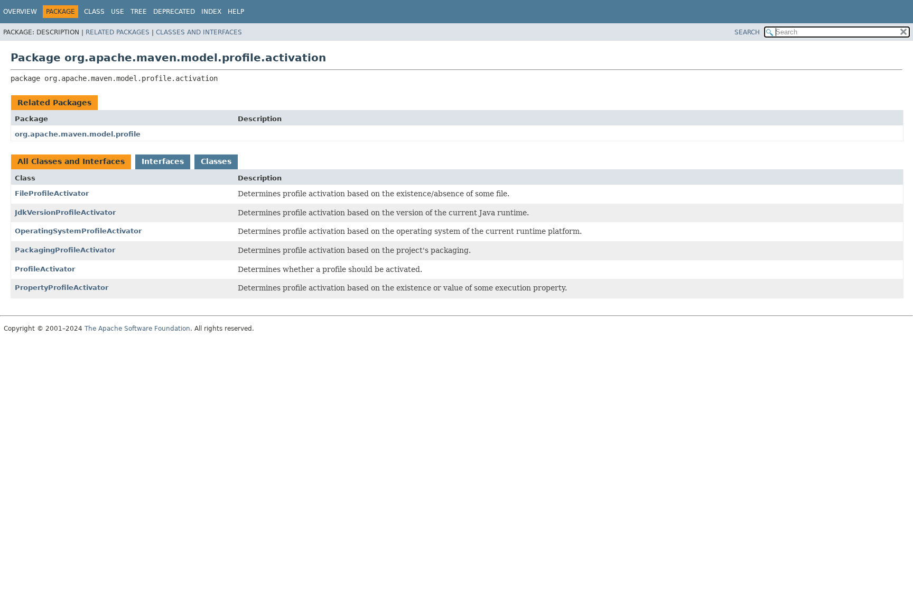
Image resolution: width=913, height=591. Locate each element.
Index (211, 11)
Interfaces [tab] (163, 161)
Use (117, 11)
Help (236, 11)
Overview (20, 11)
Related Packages (118, 32)
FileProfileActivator (52, 193)
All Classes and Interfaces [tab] (71, 161)
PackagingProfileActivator (65, 250)
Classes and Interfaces (199, 32)
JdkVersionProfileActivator (65, 212)
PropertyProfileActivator (61, 288)
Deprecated (174, 11)
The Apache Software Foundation (137, 328)
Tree (139, 11)
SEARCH (747, 32)
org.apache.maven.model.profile (78, 134)
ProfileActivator (45, 269)
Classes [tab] (216, 161)
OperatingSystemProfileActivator (78, 231)
